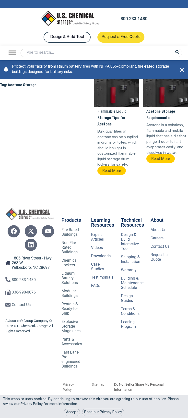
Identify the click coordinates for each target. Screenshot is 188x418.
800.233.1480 (133, 19)
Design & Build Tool (67, 37)
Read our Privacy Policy (103, 412)
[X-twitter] (31, 231)
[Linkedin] (31, 245)
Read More (111, 170)
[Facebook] (14, 231)
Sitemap (98, 384)
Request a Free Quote (121, 37)
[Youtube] (48, 231)
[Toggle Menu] (12, 52)
